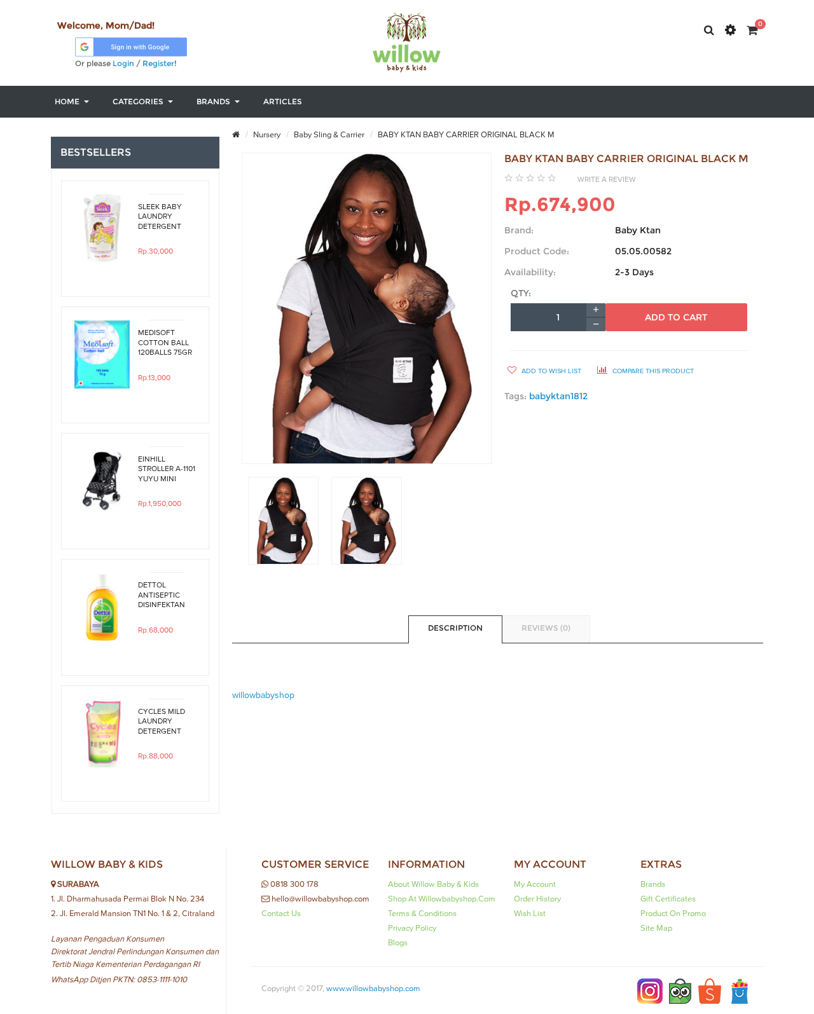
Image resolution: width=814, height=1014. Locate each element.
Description (455, 628)
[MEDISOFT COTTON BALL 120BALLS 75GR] (102, 354)
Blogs (398, 943)
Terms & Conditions (422, 913)
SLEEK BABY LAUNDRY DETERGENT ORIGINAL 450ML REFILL (162, 216)
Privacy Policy (412, 928)
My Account (535, 884)
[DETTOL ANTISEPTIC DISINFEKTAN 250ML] (102, 606)
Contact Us (281, 913)
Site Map (656, 928)
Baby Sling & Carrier (328, 135)
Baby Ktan (638, 230)
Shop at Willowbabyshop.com (441, 899)
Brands (652, 884)
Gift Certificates (668, 899)
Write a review (606, 179)
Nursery (265, 135)
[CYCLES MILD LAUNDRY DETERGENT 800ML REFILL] (102, 733)
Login (123, 63)
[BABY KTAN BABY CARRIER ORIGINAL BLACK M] (283, 521)
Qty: (521, 293)
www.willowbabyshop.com (373, 988)
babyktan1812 (558, 396)
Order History (537, 899)
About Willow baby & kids (433, 884)
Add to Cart (676, 317)
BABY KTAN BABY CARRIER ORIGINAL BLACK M (465, 135)
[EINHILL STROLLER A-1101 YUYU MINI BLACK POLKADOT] (102, 481)
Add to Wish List (550, 371)
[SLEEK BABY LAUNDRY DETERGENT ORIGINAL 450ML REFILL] (102, 228)
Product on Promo (673, 913)
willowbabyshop (263, 695)
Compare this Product (652, 371)
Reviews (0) (545, 628)
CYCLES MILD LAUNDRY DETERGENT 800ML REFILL (162, 721)
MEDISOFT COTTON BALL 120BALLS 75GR (165, 342)
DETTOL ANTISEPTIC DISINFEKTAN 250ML (161, 595)
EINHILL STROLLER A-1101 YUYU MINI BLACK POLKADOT (166, 469)
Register (158, 63)
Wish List (530, 913)
